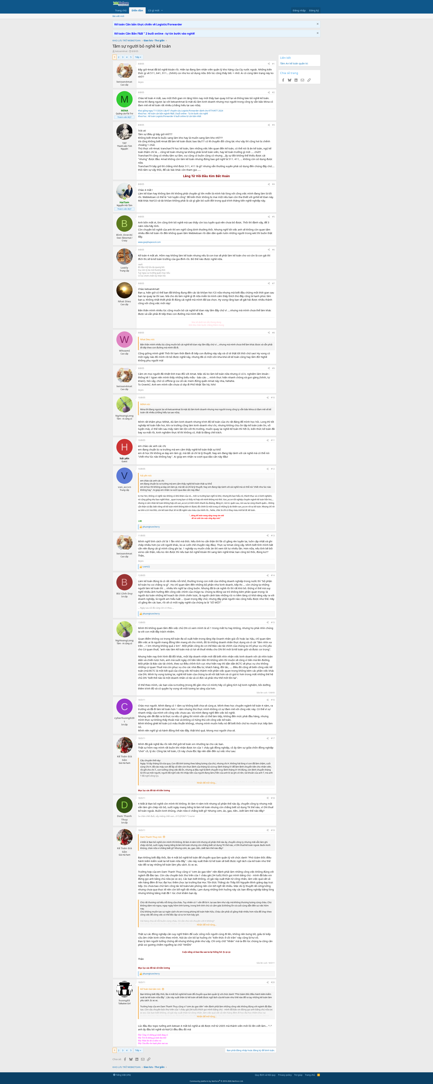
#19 (273, 830)
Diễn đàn (137, 10)
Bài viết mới (118, 16)
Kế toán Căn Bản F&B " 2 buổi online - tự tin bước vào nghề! (154, 33)
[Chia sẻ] (269, 64)
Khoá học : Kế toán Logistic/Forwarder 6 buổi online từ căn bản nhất (169, 116)
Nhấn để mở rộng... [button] (206, 782)
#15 (273, 622)
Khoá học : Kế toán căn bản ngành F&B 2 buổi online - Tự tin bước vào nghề (173, 113)
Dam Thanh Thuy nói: (151, 836)
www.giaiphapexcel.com (149, 242)
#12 (273, 468)
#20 (273, 982)
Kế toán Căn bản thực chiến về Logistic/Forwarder (148, 24)
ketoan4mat (121, 51)
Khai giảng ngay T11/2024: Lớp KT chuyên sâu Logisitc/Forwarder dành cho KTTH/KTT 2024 (180, 110)
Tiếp (137, 57)
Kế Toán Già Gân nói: (150, 989)
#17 (273, 738)
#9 (273, 368)
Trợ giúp (298, 1074)
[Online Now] (124, 198)
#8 (273, 332)
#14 (273, 575)
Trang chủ (121, 10)
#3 (273, 124)
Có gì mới (153, 10)
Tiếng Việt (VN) (123, 1074)
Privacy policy (285, 1074)
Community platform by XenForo (216, 1081)
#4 (273, 184)
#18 (273, 798)
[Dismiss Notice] (317, 24)
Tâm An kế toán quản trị (294, 63)
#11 (273, 440)
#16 (273, 699)
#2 (273, 92)
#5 (273, 216)
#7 (273, 283)
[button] (162, 10)
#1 (273, 63)
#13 (273, 535)
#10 (273, 397)
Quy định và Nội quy (265, 1074)
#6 (273, 249)
